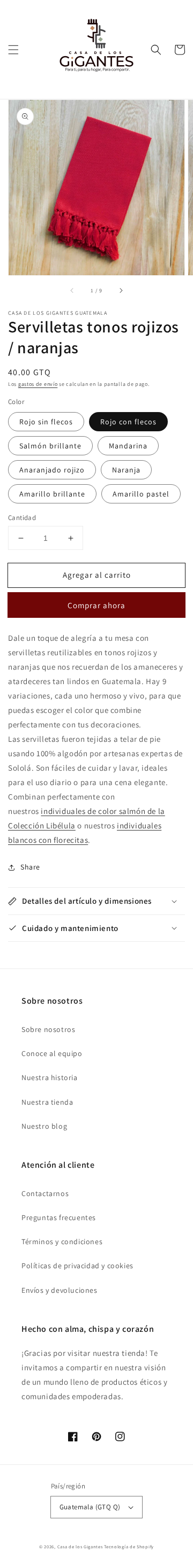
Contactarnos (45, 1193)
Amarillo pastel (141, 494)
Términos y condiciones (61, 1241)
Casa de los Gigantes (80, 1546)
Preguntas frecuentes (58, 1217)
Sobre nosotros (48, 1029)
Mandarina (128, 446)
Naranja (126, 470)
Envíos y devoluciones (59, 1290)
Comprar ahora (96, 605)
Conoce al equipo (52, 1053)
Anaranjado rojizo (52, 470)
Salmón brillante (50, 446)
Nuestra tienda (47, 1102)
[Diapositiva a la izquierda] (72, 290)
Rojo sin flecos (46, 421)
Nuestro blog (44, 1126)
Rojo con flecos (128, 421)
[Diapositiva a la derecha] (120, 290)
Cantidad (22, 517)
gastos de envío (38, 384)
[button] (13, 49)
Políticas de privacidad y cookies (77, 1265)
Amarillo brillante (52, 494)
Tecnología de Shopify (129, 1546)
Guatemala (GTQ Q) (90, 1506)
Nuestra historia (49, 1077)
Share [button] (30, 867)
